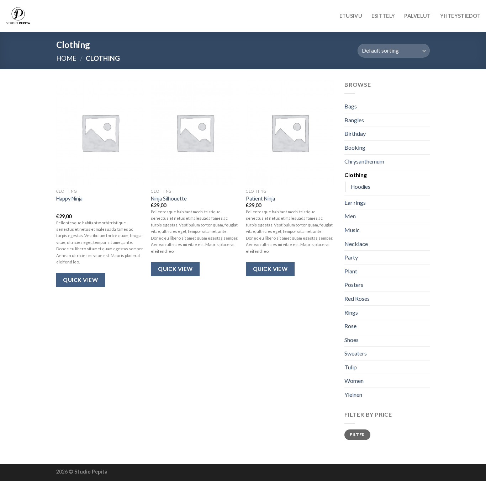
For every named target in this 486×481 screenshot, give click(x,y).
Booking (354, 147)
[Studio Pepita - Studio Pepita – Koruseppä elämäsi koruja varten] (40, 16)
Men (350, 216)
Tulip (350, 367)
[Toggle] (427, 175)
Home (66, 58)
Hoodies (360, 187)
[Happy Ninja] (100, 132)
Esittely (383, 16)
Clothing (355, 174)
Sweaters (355, 353)
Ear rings (355, 202)
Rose (350, 325)
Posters (353, 285)
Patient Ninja (260, 199)
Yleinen (353, 394)
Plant (350, 271)
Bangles (354, 120)
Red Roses (357, 298)
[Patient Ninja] (290, 132)
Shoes (351, 339)
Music (352, 229)
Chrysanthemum (364, 161)
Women (354, 381)
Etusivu (350, 16)
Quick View (80, 280)
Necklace (356, 243)
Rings (351, 312)
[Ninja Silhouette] (195, 132)
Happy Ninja (69, 199)
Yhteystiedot (460, 16)
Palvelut (417, 16)
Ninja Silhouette (169, 199)
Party (351, 257)
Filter (357, 434)
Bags (350, 106)
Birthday (355, 133)
